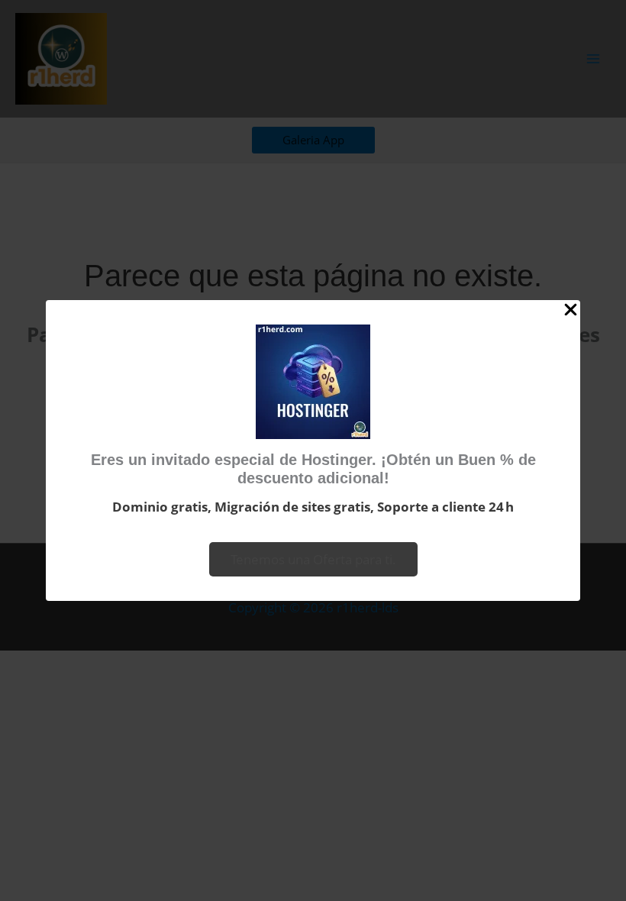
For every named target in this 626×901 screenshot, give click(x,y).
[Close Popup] (570, 310)
